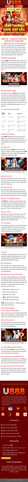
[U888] (14, 2)
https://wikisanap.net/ (19, 447)
